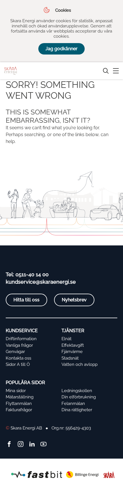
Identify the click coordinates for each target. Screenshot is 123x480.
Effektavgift (72, 345)
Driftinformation (21, 338)
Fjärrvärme (72, 351)
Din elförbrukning (78, 397)
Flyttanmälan (19, 403)
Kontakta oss (18, 358)
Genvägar (15, 351)
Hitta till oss (26, 299)
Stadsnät (70, 358)
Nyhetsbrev (74, 299)
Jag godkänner (61, 48)
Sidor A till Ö (18, 364)
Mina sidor (16, 390)
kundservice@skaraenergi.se (41, 282)
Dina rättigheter (76, 409)
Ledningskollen (76, 390)
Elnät (66, 338)
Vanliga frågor (19, 345)
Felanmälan (73, 403)
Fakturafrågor (19, 409)
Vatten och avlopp (79, 364)
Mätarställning (19, 397)
